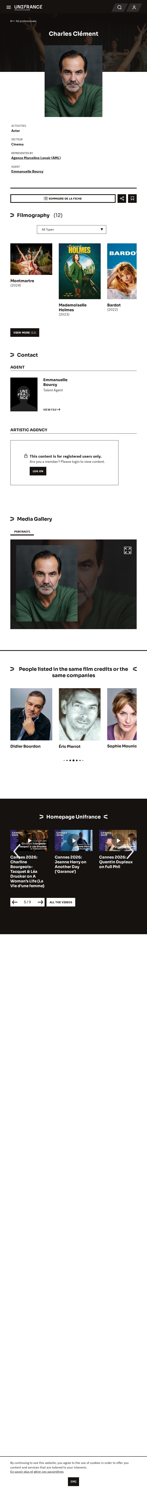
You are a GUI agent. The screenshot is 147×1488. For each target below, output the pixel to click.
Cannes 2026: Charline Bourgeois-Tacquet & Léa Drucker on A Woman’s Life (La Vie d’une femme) (27, 871)
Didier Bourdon (25, 746)
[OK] (73, 1481)
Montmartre (22, 281)
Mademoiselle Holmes (73, 307)
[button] (127, 551)
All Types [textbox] (48, 229)
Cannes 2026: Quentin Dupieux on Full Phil (116, 862)
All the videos (61, 902)
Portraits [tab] (22, 531)
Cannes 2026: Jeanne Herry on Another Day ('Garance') (70, 864)
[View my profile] (134, 7)
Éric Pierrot (70, 746)
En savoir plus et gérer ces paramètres (37, 1471)
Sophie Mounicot (124, 746)
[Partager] (122, 198)
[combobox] (71, 229)
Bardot (114, 305)
